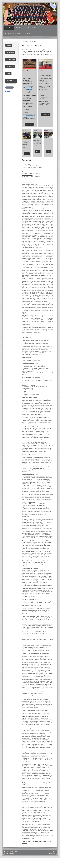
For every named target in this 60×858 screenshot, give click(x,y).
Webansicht (52, 853)
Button (26, 153)
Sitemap (16, 851)
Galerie (8, 73)
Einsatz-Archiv (45, 114)
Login (54, 851)
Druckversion (10, 851)
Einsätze (9, 45)
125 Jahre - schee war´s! (10, 81)
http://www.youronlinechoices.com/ (30, 718)
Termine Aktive (10, 52)
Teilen (8, 91)
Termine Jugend (11, 59)
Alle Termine (29, 124)
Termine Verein (10, 66)
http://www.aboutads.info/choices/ (30, 716)
